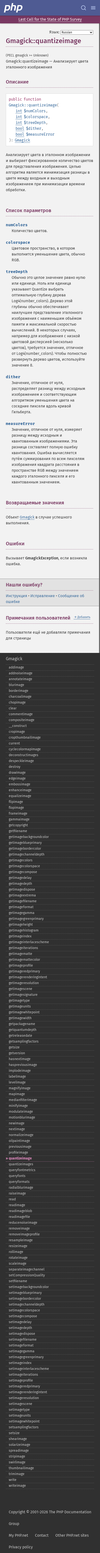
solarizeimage (19, 1445)
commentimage (21, 714)
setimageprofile (21, 1380)
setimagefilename (23, 1339)
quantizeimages (21, 1164)
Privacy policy (21, 1547)
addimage (16, 667)
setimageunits (20, 1415)
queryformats (19, 1182)
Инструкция (16, 595)
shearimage (18, 1439)
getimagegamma (21, 913)
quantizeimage (20, 1158)
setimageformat (21, 1345)
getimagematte (20, 954)
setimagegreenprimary (26, 1357)
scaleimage (17, 1263)
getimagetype (19, 1000)
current (14, 743)
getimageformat (21, 907)
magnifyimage (20, 1088)
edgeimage (17, 778)
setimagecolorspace (24, 1310)
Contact (42, 1535)
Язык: (54, 32)
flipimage (16, 802)
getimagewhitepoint (24, 1012)
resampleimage (21, 1240)
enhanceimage (20, 790)
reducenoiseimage (23, 1223)
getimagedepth (20, 884)
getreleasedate (20, 1036)
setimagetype (19, 1410)
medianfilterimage (23, 1100)
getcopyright (18, 825)
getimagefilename (23, 901)
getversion (17, 1053)
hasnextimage (20, 1059)
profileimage (18, 1152)
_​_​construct (18, 726)
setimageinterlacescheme (29, 1369)
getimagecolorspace (24, 866)
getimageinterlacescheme (29, 942)
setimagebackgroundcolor (29, 1287)
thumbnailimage (21, 1468)
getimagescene (20, 989)
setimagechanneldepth (26, 1304)
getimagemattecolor (24, 960)
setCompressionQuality (27, 1275)
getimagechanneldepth (26, 854)
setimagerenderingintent (28, 1392)
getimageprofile (21, 965)
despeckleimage (21, 761)
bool (20, 128)
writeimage (17, 1486)
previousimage (20, 1147)
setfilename (18, 1281)
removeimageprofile (24, 1234)
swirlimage (17, 1462)
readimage (17, 1205)
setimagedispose (22, 1334)
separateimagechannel (26, 1269)
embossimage (19, 784)
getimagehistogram (24, 930)
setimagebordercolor (25, 1299)
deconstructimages (23, 755)
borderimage (18, 691)
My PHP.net (18, 1535)
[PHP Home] (13, 8)
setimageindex (20, 1363)
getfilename (18, 831)
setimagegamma (21, 1351)
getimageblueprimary (25, 843)
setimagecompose (23, 1316)
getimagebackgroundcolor (29, 837)
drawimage (17, 773)
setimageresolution (24, 1398)
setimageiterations (23, 1375)
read (12, 1199)
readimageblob (20, 1211)
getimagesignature (23, 995)
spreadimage (19, 1451)
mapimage (17, 1094)
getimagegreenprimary (26, 919)
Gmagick (22, 140)
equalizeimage (20, 796)
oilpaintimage (19, 1141)
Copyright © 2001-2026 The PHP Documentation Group (50, 1518)
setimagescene (20, 1404)
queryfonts (17, 1176)
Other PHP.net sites (72, 1535)
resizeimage (18, 1246)
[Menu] (93, 8)
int (19, 111)
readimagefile (19, 1217)
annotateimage (20, 679)
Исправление (42, 595)
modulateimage (21, 1112)
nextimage (17, 1129)
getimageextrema (22, 895)
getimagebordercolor (25, 849)
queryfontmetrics (22, 1170)
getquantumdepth (22, 1030)
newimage (17, 1123)
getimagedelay (20, 878)
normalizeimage (21, 1135)
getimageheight (21, 924)
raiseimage (17, 1193)
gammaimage (19, 819)
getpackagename (22, 1024)
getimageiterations (23, 948)
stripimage (17, 1456)
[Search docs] (83, 8)
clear (13, 708)
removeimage (19, 1228)
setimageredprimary (24, 1386)
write (13, 1480)
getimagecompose (23, 872)
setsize (14, 1433)
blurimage (16, 685)
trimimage (17, 1474)
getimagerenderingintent (28, 977)
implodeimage (20, 1071)
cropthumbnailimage (25, 737)
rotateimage (18, 1258)
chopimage (17, 702)
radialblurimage (21, 1188)
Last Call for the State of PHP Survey (50, 19)
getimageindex (20, 936)
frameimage (18, 813)
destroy (14, 767)
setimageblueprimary (25, 1293)
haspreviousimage (23, 1065)
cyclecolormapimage (25, 749)
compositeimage (21, 720)
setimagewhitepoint (24, 1421)
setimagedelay (20, 1322)
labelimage (17, 1076)
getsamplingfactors (24, 1041)
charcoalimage (20, 697)
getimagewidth (20, 1018)
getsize (14, 1047)
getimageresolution (24, 983)
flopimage (16, 808)
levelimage (17, 1082)
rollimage (16, 1252)
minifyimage (18, 1106)
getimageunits (20, 1006)
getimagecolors (21, 860)
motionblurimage (22, 1117)
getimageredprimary (24, 971)
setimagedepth (20, 1328)
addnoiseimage (21, 673)
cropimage (17, 732)
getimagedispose (22, 889)
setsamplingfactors (24, 1427)
